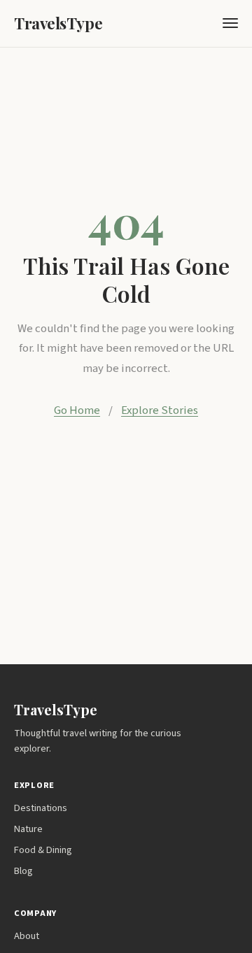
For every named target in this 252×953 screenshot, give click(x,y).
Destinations (40, 808)
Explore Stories (159, 410)
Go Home (77, 410)
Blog (23, 871)
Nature (28, 829)
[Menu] (230, 23)
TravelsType (58, 23)
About (26, 936)
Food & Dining (43, 850)
